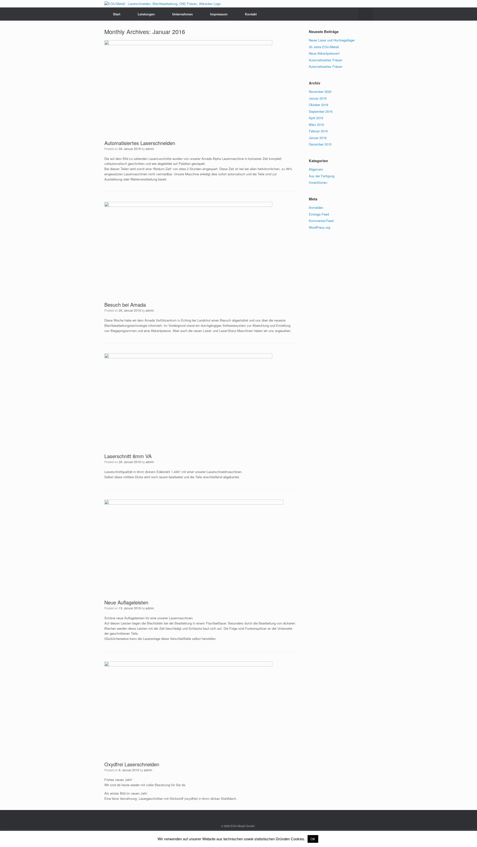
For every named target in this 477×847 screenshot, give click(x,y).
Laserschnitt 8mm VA (128, 456)
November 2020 (320, 91)
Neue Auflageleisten (126, 602)
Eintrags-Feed (319, 214)
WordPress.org (319, 227)
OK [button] (313, 839)
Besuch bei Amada (125, 304)
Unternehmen (182, 14)
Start (116, 14)
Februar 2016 (318, 131)
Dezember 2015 (320, 144)
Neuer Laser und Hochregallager (332, 40)
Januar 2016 (317, 137)
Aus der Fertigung (321, 176)
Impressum (219, 14)
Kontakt (251, 14)
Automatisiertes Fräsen (325, 60)
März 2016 (316, 124)
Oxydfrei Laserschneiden (131, 764)
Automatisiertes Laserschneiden (139, 143)
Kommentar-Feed (321, 220)
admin (150, 149)
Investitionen (318, 182)
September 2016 (320, 111)
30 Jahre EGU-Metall (324, 46)
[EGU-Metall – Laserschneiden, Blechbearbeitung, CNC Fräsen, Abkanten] (162, 3)
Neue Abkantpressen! (324, 53)
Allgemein (316, 169)
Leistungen (146, 14)
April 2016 (316, 117)
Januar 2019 (317, 98)
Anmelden (316, 207)
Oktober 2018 (318, 104)
